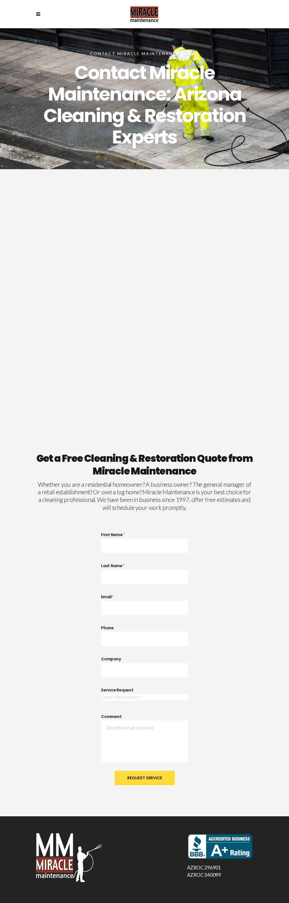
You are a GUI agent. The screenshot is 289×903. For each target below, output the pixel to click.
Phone (107, 628)
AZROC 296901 (204, 868)
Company (111, 659)
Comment (111, 716)
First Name (113, 535)
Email (107, 597)
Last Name (112, 566)
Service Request (117, 690)
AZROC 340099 (204, 875)
